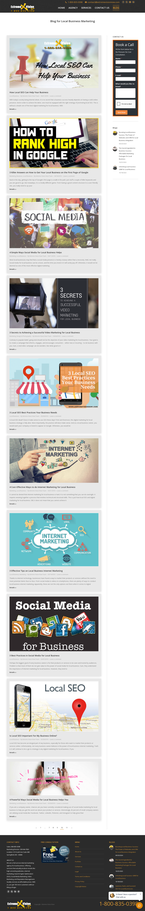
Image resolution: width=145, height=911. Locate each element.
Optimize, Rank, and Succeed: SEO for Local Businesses (125, 887)
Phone (119, 67)
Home (77, 847)
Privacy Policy (79, 881)
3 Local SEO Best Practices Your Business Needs (33, 412)
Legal (77, 871)
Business (19, 176)
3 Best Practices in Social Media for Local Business (34, 655)
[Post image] (115, 133)
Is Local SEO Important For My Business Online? (33, 735)
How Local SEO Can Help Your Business (29, 92)
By (30, 96)
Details (12, 109)
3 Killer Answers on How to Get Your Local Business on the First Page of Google (49, 172)
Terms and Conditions (82, 876)
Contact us (78, 867)
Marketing (13, 176)
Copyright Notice (80, 886)
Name (119, 58)
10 (62, 827)
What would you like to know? (125, 85)
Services (78, 857)
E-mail (119, 75)
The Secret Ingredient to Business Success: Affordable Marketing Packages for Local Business (127, 153)
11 (67, 827)
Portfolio (78, 862)
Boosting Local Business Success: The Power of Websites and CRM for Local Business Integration (128, 136)
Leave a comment (55, 96)
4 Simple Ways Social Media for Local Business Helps (36, 252)
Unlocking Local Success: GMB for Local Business (127, 168)
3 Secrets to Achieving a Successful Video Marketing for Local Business (45, 332)
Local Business (14, 96)
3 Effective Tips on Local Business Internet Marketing (36, 570)
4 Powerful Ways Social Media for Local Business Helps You (39, 799)
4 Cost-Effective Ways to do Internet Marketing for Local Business (42, 487)
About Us (78, 852)
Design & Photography (24, 336)
